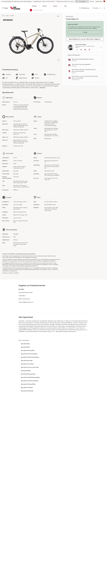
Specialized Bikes (25, 347)
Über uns (92, 1)
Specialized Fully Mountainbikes (29, 354)
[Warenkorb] (104, 8)
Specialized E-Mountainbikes (28, 374)
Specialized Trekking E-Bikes (28, 384)
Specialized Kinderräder (27, 391)
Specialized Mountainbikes (28, 350)
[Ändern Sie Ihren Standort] (104, 1)
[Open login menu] (100, 8)
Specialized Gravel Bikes (27, 364)
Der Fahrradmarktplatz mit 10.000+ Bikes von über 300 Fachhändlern (17, 1)
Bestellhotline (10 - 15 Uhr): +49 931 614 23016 (44, 1)
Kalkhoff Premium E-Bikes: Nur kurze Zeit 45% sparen (68, 1)
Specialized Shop (25, 344)
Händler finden (98, 1)
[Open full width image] (58, 60)
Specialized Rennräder (27, 360)
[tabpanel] (31, 41)
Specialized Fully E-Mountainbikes (29, 381)
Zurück (85, 32)
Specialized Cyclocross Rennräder (30, 367)
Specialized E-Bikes (26, 370)
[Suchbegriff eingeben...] (31, 10)
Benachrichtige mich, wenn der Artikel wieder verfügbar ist (84, 39)
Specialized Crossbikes (27, 387)
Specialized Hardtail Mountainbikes (30, 357)
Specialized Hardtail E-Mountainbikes (30, 377)
